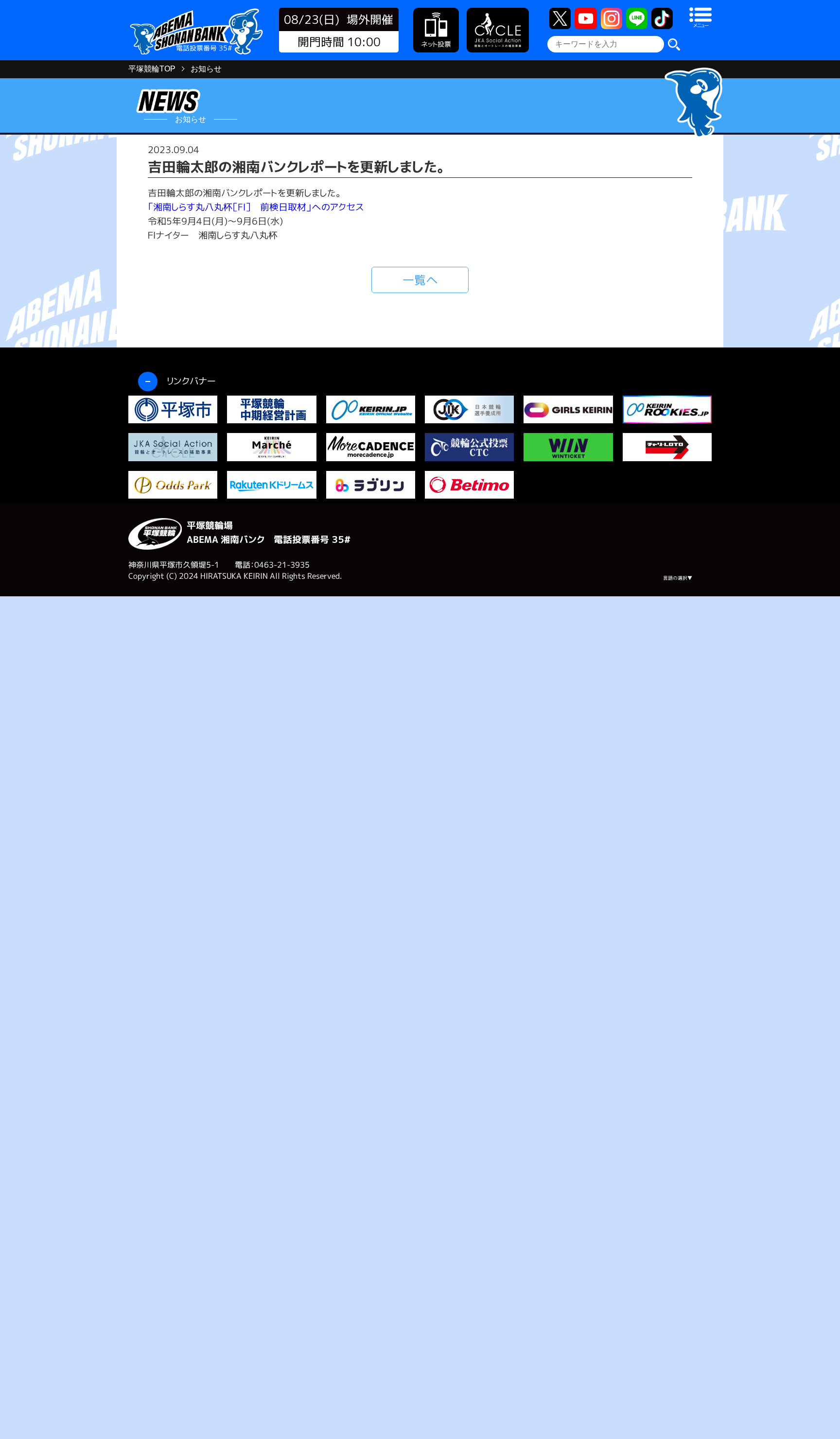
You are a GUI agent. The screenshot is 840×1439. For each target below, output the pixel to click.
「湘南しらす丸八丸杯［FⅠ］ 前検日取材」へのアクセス (256, 206)
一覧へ (420, 280)
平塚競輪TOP (151, 69)
